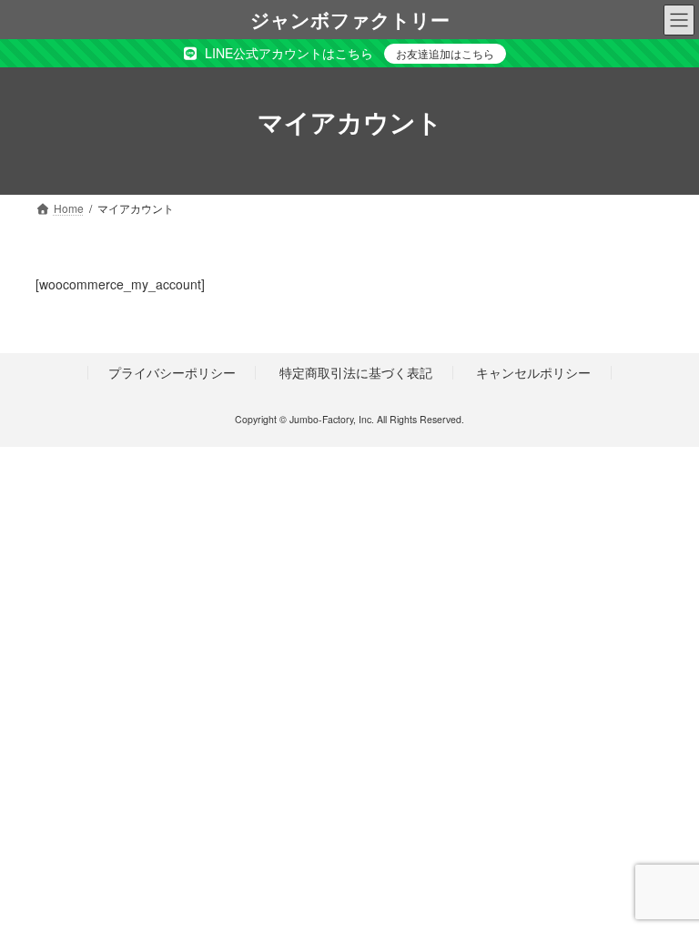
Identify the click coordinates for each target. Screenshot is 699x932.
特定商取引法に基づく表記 (355, 371)
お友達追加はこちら (445, 53)
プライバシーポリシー (172, 371)
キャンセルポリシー (533, 371)
